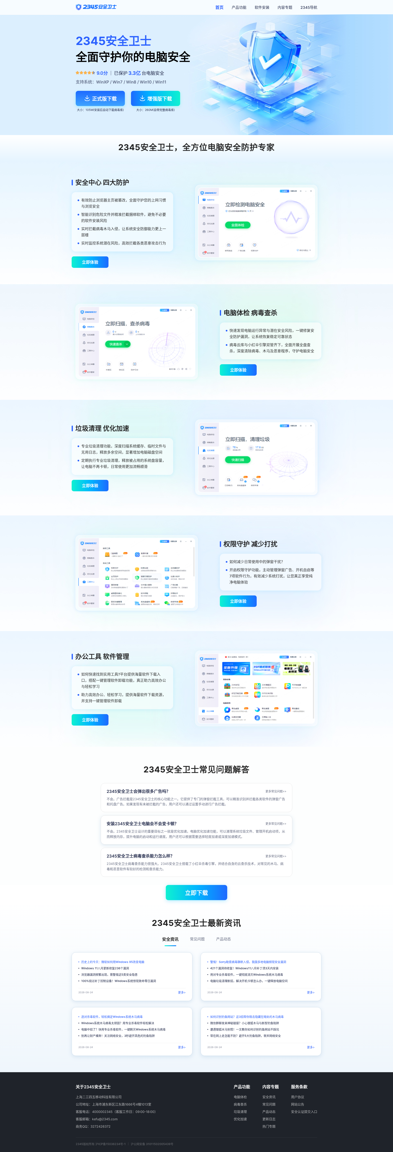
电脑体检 (240, 1097)
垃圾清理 (240, 1112)
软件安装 (262, 7)
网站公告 (297, 1104)
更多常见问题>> (275, 791)
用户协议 (297, 1097)
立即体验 (90, 262)
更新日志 (269, 1119)
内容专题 (285, 7)
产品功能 (239, 7)
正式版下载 (104, 98)
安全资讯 (269, 1097)
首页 (219, 7)
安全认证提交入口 (304, 1112)
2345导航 (308, 7)
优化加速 (240, 1119)
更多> (182, 992)
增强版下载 (159, 98)
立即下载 (196, 893)
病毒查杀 (240, 1104)
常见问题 (269, 1104)
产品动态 (269, 1112)
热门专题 (269, 1126)
